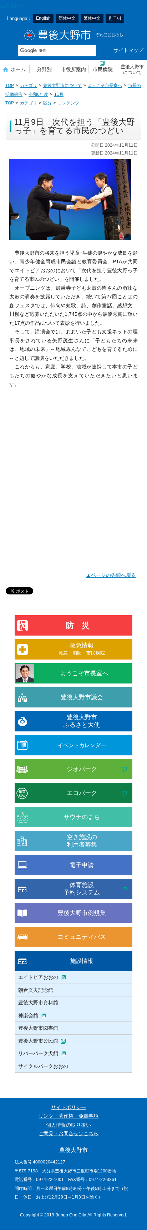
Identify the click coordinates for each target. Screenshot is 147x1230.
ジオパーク (82, 769)
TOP (9, 85)
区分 (47, 103)
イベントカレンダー (82, 745)
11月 (59, 94)
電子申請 (82, 865)
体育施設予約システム (82, 889)
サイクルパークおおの (43, 1066)
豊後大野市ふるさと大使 (82, 721)
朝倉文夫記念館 (35, 990)
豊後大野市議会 (82, 697)
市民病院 (103, 69)
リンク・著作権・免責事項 (68, 1116)
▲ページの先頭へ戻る (111, 575)
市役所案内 (73, 69)
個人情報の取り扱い (68, 1125)
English (43, 18)
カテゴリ (28, 85)
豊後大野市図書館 (38, 1028)
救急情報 (82, 648)
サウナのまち (82, 817)
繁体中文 (92, 18)
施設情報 (81, 960)
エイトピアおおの (38, 977)
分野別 (44, 69)
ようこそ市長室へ (105, 85)
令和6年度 (38, 94)
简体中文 (67, 18)
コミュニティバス (81, 936)
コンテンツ (68, 103)
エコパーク (82, 793)
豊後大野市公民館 (38, 1041)
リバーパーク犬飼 (38, 1053)
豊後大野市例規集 (81, 913)
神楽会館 (28, 1015)
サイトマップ (128, 50)
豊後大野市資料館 (38, 1002)
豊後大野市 (74, 35)
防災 (81, 625)
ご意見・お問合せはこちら (68, 1133)
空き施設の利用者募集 (82, 841)
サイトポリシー (68, 1107)
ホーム (18, 69)
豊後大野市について (132, 69)
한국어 (114, 18)
